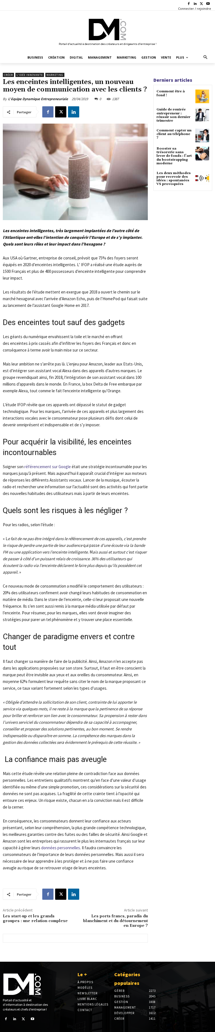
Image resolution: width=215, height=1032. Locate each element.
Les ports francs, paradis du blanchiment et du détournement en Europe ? (115, 921)
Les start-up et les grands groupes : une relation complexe (35, 918)
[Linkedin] (195, 4)
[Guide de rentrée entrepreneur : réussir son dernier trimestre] (202, 114)
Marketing (54, 75)
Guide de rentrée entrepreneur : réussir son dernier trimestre (173, 115)
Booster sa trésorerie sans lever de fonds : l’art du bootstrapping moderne (174, 155)
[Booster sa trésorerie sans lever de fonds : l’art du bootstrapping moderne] (202, 153)
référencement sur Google (47, 466)
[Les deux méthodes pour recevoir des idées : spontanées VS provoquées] (202, 178)
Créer (8, 75)
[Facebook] (189, 4)
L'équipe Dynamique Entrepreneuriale (38, 99)
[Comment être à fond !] (202, 96)
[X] (201, 4)
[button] (205, 57)
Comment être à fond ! (170, 93)
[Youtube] (208, 4)
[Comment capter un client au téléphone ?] (202, 135)
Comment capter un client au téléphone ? (173, 134)
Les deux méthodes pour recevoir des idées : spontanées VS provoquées (173, 178)
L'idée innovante (30, 75)
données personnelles (60, 847)
